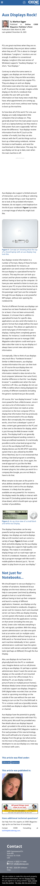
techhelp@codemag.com (11, 830)
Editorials (6, 762)
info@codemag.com (21, 864)
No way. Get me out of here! (25, 883)
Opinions (15, 762)
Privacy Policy (30, 878)
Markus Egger (19, 21)
